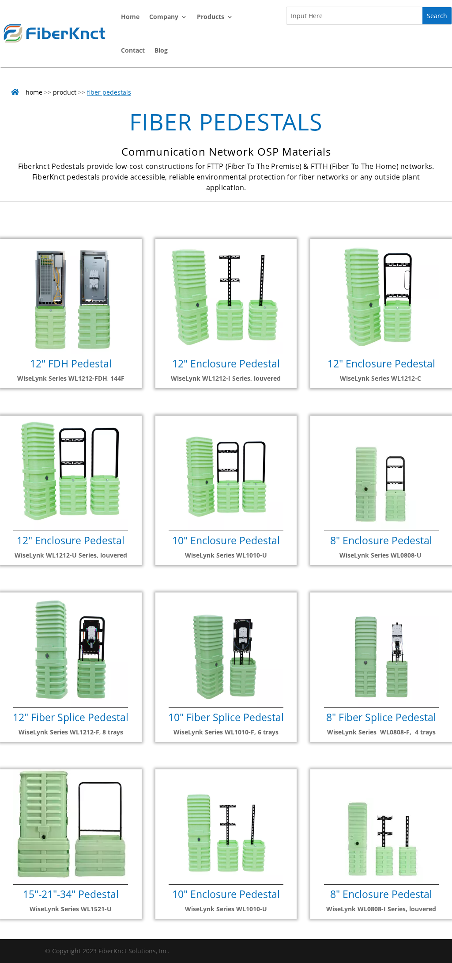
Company (163, 16)
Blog (161, 50)
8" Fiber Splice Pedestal (381, 717)
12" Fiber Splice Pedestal (70, 717)
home (34, 92)
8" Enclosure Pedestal (381, 540)
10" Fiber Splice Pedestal (226, 717)
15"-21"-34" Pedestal (71, 894)
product (64, 92)
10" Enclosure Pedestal (226, 540)
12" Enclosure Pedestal (226, 363)
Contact (133, 50)
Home (130, 16)
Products (210, 16)
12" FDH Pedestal (71, 363)
